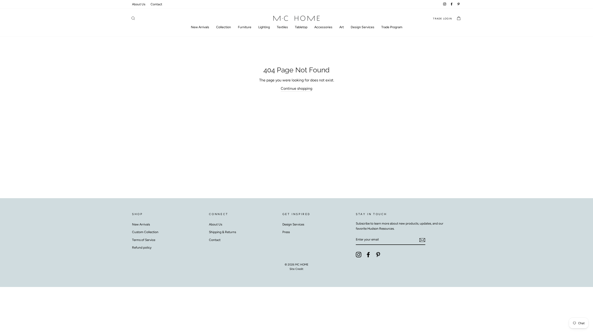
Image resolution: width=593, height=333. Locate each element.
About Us (138, 4)
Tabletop (301, 27)
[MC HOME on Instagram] (358, 254)
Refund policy (141, 247)
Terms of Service (143, 240)
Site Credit (296, 269)
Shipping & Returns (222, 232)
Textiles (282, 27)
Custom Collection (145, 232)
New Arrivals (200, 27)
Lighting (264, 27)
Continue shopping (296, 88)
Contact (156, 4)
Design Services (362, 27)
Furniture (244, 27)
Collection (223, 27)
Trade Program (391, 27)
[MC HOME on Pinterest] (378, 254)
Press (286, 232)
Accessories (323, 27)
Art (341, 27)
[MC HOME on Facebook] (368, 254)
